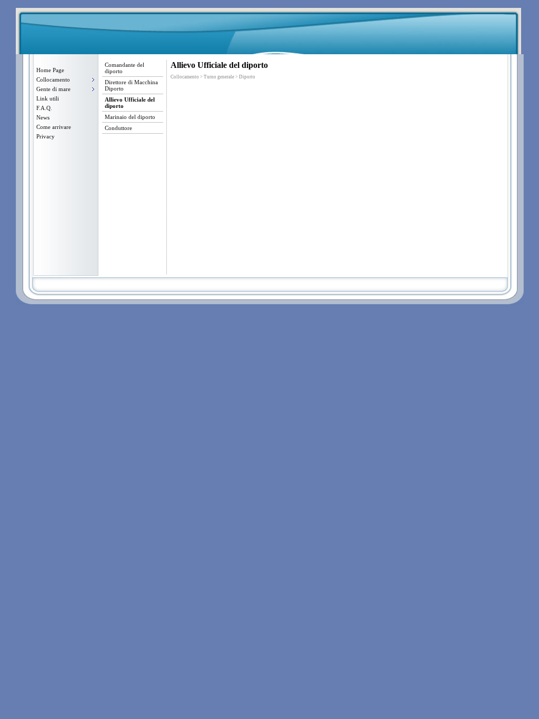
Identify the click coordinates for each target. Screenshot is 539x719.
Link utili (47, 98)
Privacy (45, 136)
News (42, 117)
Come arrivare (53, 127)
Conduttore (118, 128)
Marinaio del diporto (130, 117)
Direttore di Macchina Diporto (131, 85)
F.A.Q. (44, 108)
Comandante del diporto (124, 68)
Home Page (50, 70)
